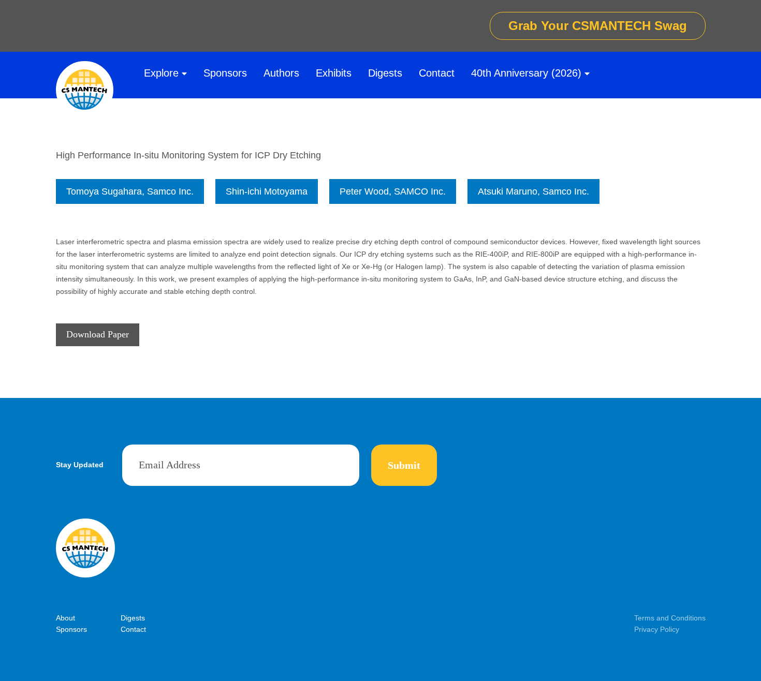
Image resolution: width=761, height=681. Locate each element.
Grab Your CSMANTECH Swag (597, 26)
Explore (161, 73)
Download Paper (97, 334)
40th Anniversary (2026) (526, 73)
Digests (385, 73)
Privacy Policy (656, 629)
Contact (437, 73)
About (65, 618)
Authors (281, 73)
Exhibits (334, 73)
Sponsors (225, 73)
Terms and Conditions (670, 618)
